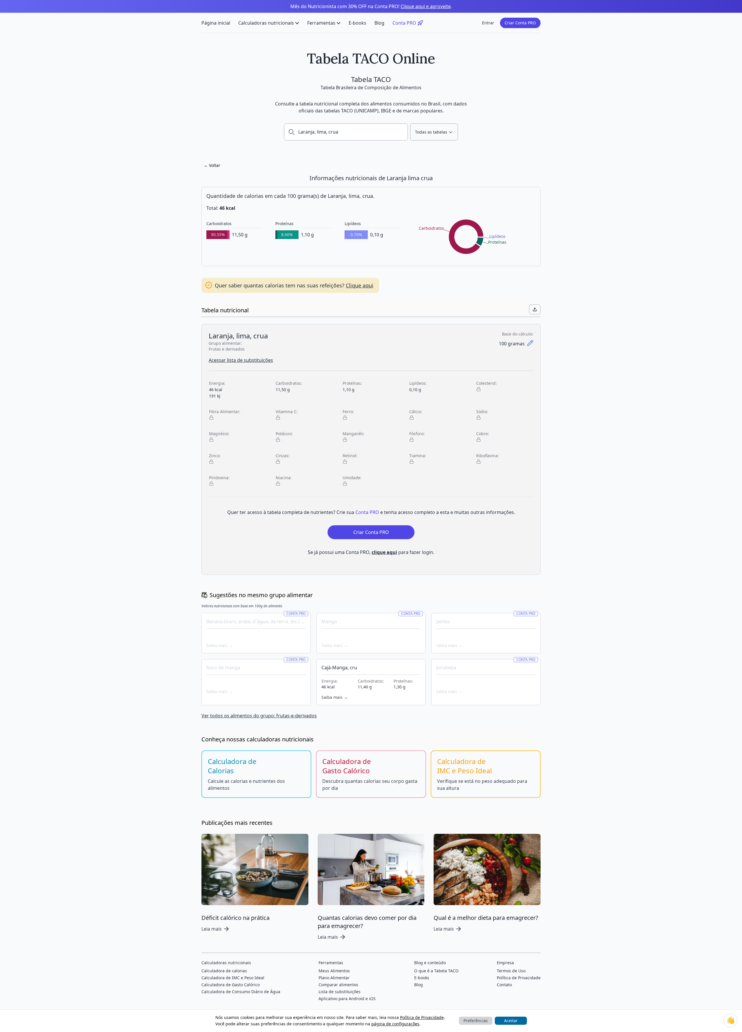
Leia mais (211, 929)
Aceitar (511, 1020)
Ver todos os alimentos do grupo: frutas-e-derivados (259, 715)
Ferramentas (321, 23)
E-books (357, 23)
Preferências (475, 1020)
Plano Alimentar (334, 977)
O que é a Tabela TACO (436, 970)
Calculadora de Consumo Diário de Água (240, 991)
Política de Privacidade (422, 1017)
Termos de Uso (511, 970)
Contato (504, 984)
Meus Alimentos (334, 970)
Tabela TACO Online (371, 58)
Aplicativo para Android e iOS (347, 998)
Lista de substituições (340, 991)
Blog (379, 23)
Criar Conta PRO (520, 22)
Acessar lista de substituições (241, 360)
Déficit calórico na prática (235, 918)
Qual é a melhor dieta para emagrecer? (486, 918)
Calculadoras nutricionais (266, 23)
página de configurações (395, 1023)
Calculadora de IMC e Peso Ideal (232, 977)
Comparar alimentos (338, 984)
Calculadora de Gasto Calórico (230, 984)
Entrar (488, 22)
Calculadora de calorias (224, 970)
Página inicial (215, 23)
